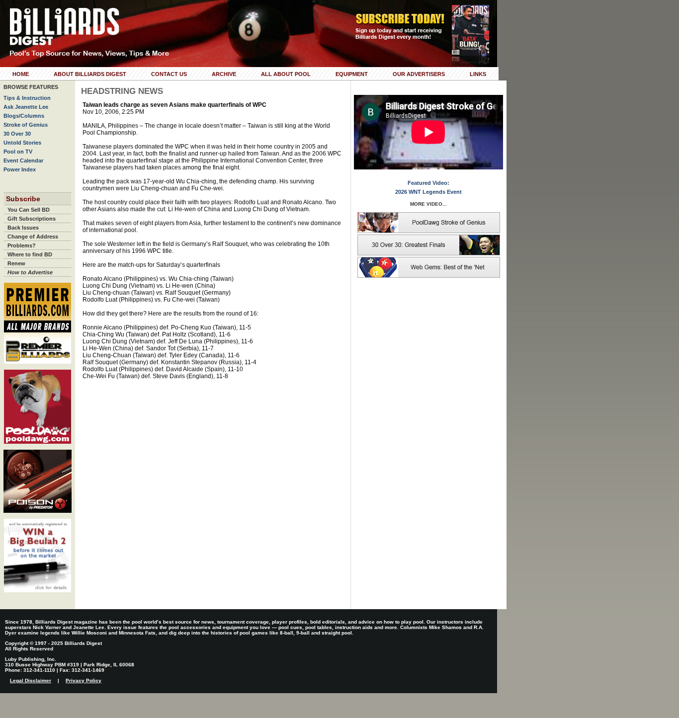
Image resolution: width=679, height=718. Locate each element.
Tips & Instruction (27, 98)
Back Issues (23, 228)
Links (478, 74)
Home (20, 74)
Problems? (21, 245)
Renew (16, 263)
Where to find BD (29, 254)
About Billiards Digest (90, 74)
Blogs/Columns (23, 116)
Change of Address (32, 236)
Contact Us (169, 74)
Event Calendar (23, 160)
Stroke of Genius (25, 125)
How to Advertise (30, 272)
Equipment (352, 74)
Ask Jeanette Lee (25, 107)
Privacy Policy (83, 680)
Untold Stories (22, 143)
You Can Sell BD (28, 210)
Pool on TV (17, 152)
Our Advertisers (419, 74)
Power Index (19, 169)
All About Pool (286, 74)
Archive (224, 74)
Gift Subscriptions (31, 219)
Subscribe (23, 199)
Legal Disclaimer (30, 680)
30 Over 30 (17, 134)
